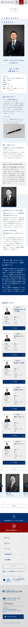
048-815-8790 (9, 610)
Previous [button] (2, 486)
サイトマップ (6, 576)
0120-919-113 (13, 598)
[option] (13, 486)
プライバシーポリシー (16, 576)
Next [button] (26, 486)
